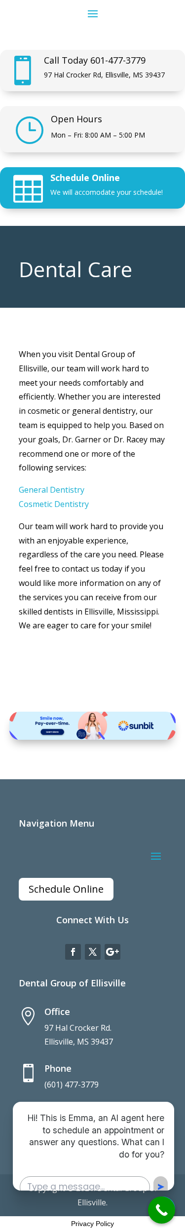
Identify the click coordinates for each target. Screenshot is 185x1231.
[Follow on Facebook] (73, 952)
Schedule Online (85, 177)
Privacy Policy (92, 1224)
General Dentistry (51, 489)
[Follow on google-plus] (112, 952)
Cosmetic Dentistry (54, 504)
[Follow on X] (93, 952)
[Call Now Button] (161, 1210)
